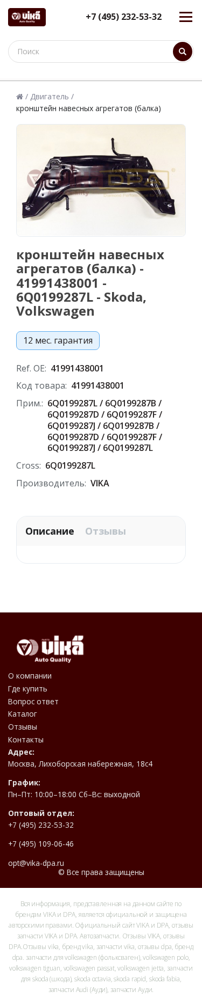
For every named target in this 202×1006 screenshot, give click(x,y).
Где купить (27, 689)
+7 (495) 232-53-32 (124, 17)
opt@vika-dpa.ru (36, 863)
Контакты (26, 740)
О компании (30, 676)
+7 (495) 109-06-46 (41, 844)
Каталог (22, 714)
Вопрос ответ (33, 701)
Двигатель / (52, 96)
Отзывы (105, 531)
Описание (49, 531)
